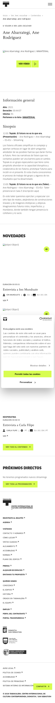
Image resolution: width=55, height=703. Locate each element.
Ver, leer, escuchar (19, 16)
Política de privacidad (13, 681)
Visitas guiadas (10, 542)
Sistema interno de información (18, 686)
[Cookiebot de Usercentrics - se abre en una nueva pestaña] (39, 319)
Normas (6, 555)
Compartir (41, 686)
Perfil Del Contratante (14, 614)
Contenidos (36, 16)
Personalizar (26, 382)
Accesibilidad (9, 551)
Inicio (5, 16)
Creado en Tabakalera (14, 598)
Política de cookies (12, 673)
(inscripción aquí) (31, 191)
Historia (7, 594)
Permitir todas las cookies (27, 374)
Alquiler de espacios (12, 570)
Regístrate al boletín (13, 518)
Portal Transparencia (13, 618)
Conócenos (8, 585)
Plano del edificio (11, 559)
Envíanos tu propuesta (14, 575)
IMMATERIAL (28, 117)
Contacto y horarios (13, 533)
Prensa (6, 566)
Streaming (18, 140)
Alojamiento (9, 546)
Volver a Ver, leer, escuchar (18, 26)
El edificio (7, 590)
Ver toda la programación (19, 484)
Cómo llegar (9, 538)
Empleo (6, 609)
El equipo (7, 603)
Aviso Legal (8, 668)
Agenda (6, 522)
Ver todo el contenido (17, 447)
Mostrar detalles (38, 365)
